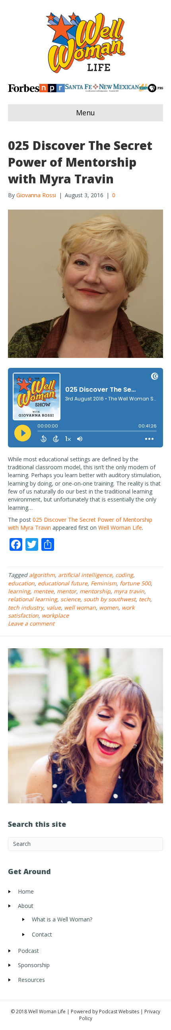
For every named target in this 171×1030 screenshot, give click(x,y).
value (54, 607)
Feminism (104, 583)
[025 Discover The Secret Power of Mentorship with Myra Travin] (85, 283)
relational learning (32, 599)
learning (19, 591)
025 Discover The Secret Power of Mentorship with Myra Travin (80, 162)
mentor (66, 591)
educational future (62, 583)
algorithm (42, 575)
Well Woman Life (120, 527)
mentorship (95, 591)
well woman (80, 607)
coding (124, 575)
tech (144, 599)
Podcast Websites (119, 1011)
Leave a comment (31, 623)
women (109, 607)
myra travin (129, 591)
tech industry (25, 607)
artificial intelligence (85, 575)
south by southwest (110, 599)
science (70, 599)
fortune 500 (135, 583)
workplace (55, 615)
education (21, 583)
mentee (43, 591)
